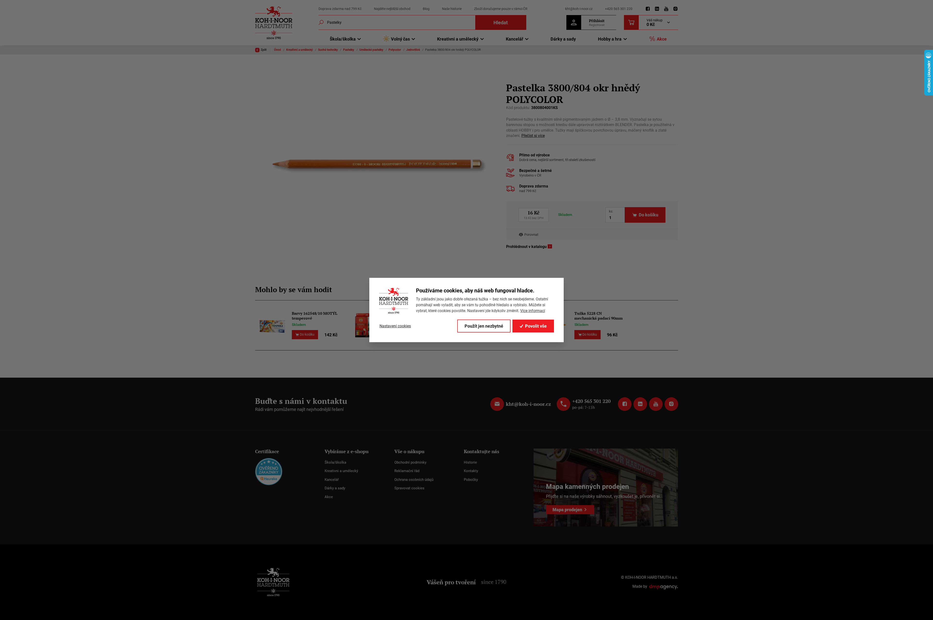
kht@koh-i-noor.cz (579, 9)
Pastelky (349, 49)
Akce (662, 39)
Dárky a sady (563, 39)
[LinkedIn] (657, 9)
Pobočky (471, 479)
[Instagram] (675, 9)
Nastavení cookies (395, 326)
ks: (611, 211)
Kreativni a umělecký (299, 49)
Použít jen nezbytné (484, 326)
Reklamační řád (406, 471)
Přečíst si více (533, 135)
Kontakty (471, 471)
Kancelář (332, 479)
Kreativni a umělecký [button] (457, 39)
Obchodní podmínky (410, 462)
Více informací (532, 310)
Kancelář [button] (514, 39)
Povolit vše (536, 326)
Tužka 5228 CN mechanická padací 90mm (598, 315)
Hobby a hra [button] (610, 39)
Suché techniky (328, 49)
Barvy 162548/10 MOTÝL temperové (314, 315)
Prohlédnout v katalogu (526, 246)
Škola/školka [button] (343, 39)
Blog (426, 9)
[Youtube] (666, 9)
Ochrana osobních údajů (413, 479)
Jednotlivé (413, 49)
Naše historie (452, 9)
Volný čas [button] (400, 39)
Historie (470, 462)
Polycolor (395, 49)
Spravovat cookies (409, 488)
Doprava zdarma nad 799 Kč (340, 9)
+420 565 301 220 (618, 9)
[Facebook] (647, 9)
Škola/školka (335, 462)
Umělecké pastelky (371, 49)
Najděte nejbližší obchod (392, 9)
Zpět (264, 49)
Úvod (278, 49)
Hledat (500, 22)
